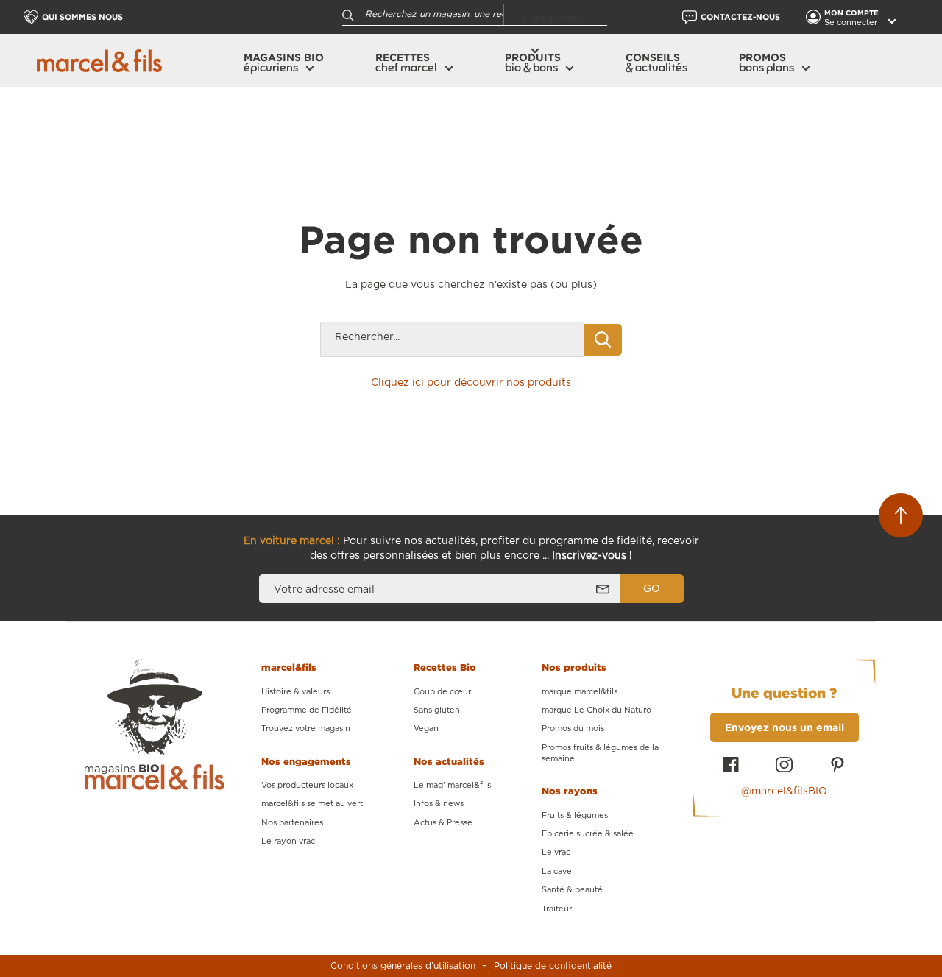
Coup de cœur (442, 692)
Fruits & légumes (575, 815)
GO (651, 589)
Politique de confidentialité (553, 966)
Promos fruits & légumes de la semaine (600, 753)
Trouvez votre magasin (305, 728)
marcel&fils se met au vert (312, 804)
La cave (557, 871)
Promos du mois (573, 728)
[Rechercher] (348, 14)
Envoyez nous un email (784, 727)
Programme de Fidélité (306, 710)
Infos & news (439, 804)
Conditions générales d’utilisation (402, 966)
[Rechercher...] (603, 340)
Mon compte (852, 13)
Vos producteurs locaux (307, 785)
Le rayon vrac (288, 841)
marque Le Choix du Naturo (596, 710)
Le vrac (556, 852)
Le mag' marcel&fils (452, 785)
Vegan (426, 728)
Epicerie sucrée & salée (588, 834)
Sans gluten (437, 710)
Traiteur (557, 909)
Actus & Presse (443, 823)
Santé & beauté (572, 890)
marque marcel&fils (579, 692)
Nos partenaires (292, 823)
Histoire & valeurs (295, 692)
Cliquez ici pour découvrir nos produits (471, 383)
